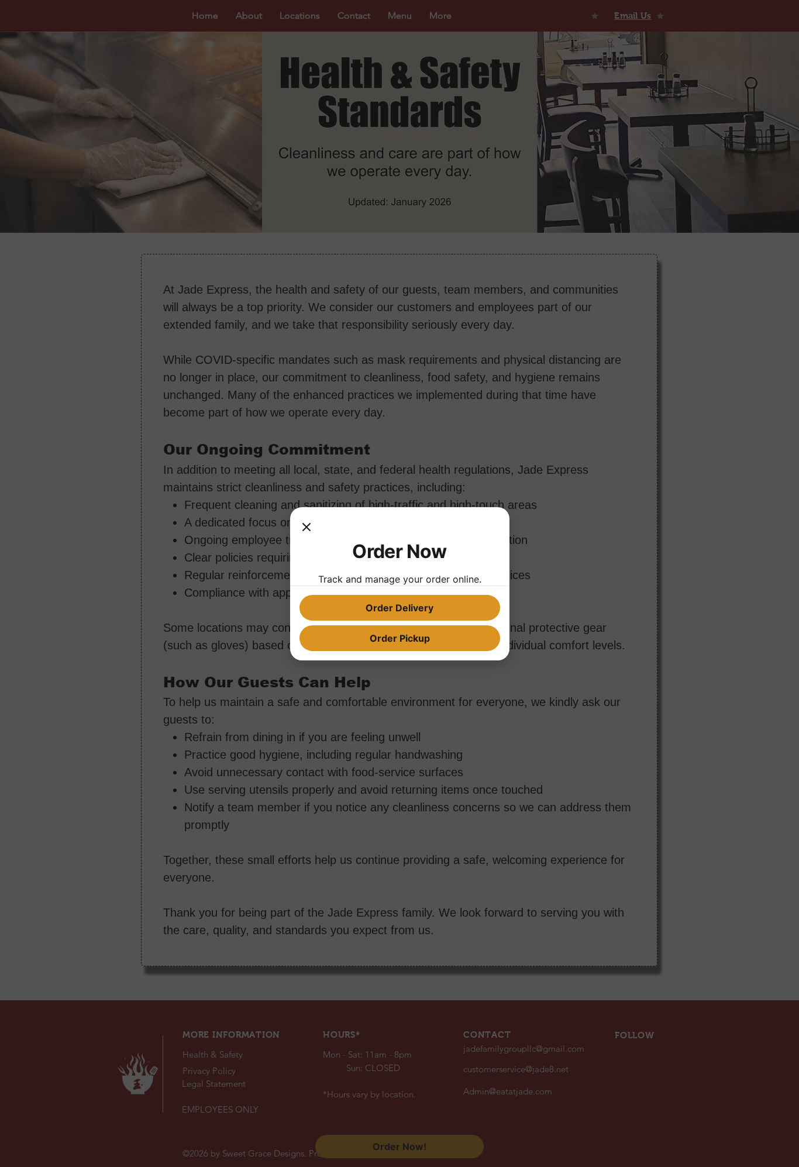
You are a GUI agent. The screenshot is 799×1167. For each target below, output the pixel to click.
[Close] (306, 528)
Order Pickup (400, 638)
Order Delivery (399, 608)
